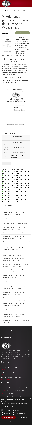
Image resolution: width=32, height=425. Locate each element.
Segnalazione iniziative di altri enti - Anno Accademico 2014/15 (14, 271)
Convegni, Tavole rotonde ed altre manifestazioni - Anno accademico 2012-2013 (16, 299)
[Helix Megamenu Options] (30, 3)
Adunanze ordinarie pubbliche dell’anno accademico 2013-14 (13, 276)
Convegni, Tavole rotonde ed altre (15, 232)
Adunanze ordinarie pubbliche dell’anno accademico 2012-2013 (13, 293)
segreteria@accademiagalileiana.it (16, 396)
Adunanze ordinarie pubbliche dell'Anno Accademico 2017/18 (13, 213)
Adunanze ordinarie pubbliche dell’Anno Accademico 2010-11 (13, 315)
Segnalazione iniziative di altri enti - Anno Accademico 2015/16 (14, 248)
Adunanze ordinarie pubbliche (14, 209)
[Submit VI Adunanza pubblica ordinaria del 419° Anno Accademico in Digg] (16, 176)
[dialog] (16, 411)
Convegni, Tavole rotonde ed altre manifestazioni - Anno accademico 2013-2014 (16, 282)
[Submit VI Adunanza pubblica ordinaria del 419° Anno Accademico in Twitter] (16, 196)
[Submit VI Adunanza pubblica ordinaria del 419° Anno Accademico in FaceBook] (16, 180)
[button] (16, 422)
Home (7, 10)
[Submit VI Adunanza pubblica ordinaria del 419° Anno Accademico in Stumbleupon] (16, 188)
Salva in (7, 163)
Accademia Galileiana (18, 152)
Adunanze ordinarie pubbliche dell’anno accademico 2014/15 (13, 259)
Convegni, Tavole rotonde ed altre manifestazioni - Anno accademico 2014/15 (16, 265)
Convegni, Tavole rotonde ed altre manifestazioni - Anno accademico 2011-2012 (16, 310)
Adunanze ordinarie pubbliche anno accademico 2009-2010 (16, 321)
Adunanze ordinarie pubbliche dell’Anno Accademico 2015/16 (13, 254)
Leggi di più (10, 407)
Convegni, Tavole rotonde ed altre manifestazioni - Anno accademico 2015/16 (16, 243)
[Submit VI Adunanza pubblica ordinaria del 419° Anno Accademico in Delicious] (16, 172)
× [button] (30, 398)
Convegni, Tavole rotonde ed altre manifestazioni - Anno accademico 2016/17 (16, 219)
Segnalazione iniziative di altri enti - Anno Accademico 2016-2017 (14, 228)
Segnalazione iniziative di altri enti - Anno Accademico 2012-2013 (14, 287)
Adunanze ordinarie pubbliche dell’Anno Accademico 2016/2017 (13, 237)
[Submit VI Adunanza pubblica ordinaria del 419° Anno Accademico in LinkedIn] (16, 200)
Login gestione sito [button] (7, 331)
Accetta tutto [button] (8, 417)
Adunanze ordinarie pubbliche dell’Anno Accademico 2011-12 (13, 304)
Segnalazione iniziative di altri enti (15, 223)
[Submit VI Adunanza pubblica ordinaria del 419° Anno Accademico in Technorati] (16, 192)
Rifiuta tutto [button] (24, 417)
